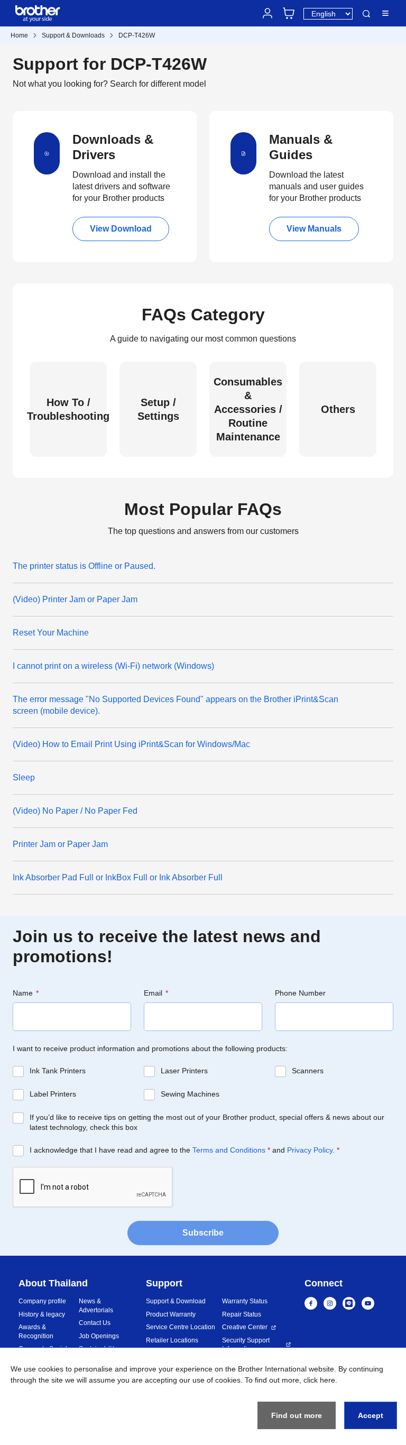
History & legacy (42, 1314)
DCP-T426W (136, 35)
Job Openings (99, 1336)
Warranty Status (244, 1301)
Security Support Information (246, 1345)
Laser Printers (184, 1070)
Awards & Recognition (36, 1331)
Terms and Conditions (228, 1150)
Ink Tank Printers (58, 1070)
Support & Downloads (73, 35)
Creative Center (244, 1327)
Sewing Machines (190, 1094)
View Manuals (314, 228)
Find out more (296, 1415)
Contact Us (94, 1323)
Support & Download (176, 1301)
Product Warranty (171, 1314)
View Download (121, 228)
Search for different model (158, 83)
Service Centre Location (180, 1327)
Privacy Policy (310, 1150)
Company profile (42, 1301)
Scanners (308, 1070)
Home (19, 35)
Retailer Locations (172, 1340)
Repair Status (241, 1314)
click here (319, 1380)
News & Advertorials (96, 1305)
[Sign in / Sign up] (267, 13)
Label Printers (53, 1094)
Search (366, 14)
